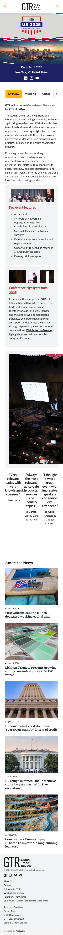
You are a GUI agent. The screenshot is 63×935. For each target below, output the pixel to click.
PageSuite (20, 931)
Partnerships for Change (15, 897)
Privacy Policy (10, 911)
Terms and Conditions (14, 907)
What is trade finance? (14, 893)
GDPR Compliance (12, 915)
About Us (8, 881)
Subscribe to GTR (12, 889)
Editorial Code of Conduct (15, 923)
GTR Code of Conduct (14, 919)
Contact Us (9, 885)
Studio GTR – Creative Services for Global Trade (26, 901)
